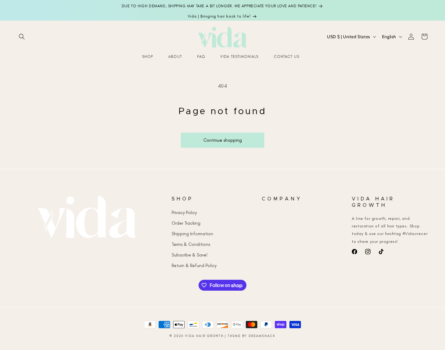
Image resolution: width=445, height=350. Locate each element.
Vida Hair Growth (204, 336)
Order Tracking (186, 223)
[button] (21, 36)
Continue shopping (222, 140)
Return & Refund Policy (194, 265)
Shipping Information (192, 233)
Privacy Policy (184, 212)
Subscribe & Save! (190, 254)
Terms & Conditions (191, 244)
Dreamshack (262, 336)
